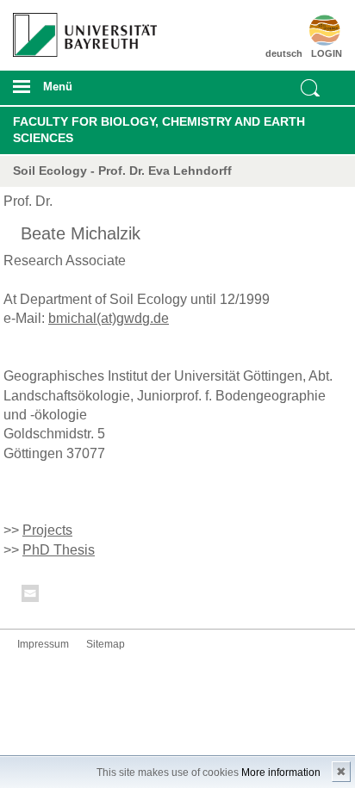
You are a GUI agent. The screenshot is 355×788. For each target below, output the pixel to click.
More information (281, 772)
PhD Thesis (58, 550)
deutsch (283, 53)
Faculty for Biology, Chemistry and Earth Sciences (159, 130)
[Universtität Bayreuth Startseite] (79, 28)
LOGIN (326, 53)
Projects (47, 530)
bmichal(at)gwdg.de (108, 318)
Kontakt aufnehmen (31, 596)
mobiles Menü (78, 92)
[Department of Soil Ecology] (315, 30)
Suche (310, 87)
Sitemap (105, 644)
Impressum (43, 644)
